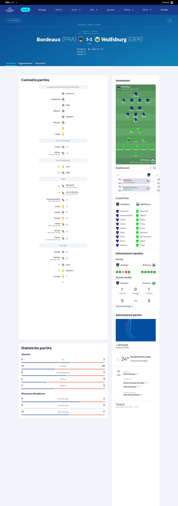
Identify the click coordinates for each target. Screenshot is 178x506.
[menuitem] (27, 9)
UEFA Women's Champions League (10, 9)
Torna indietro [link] (14, 20)
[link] (25, 9)
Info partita (40, 63)
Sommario (10, 63)
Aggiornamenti (25, 63)
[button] (76, 9)
